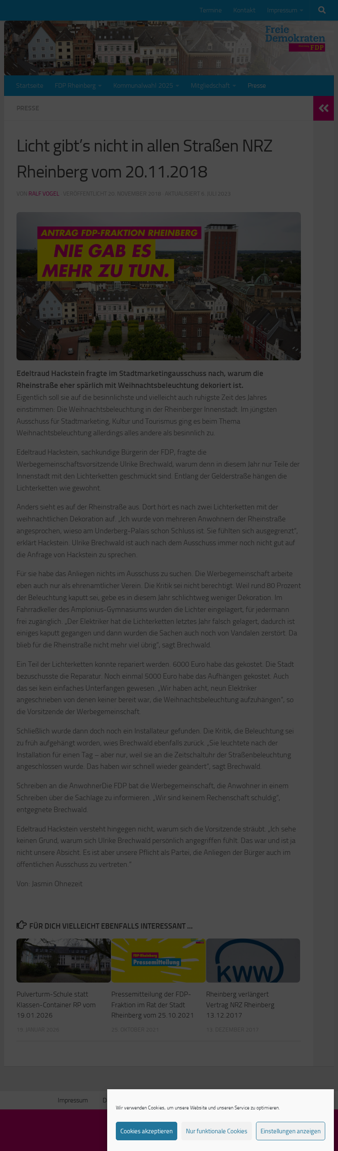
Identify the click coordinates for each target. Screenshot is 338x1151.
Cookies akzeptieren (146, 1131)
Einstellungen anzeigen (291, 1131)
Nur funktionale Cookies (216, 1131)
